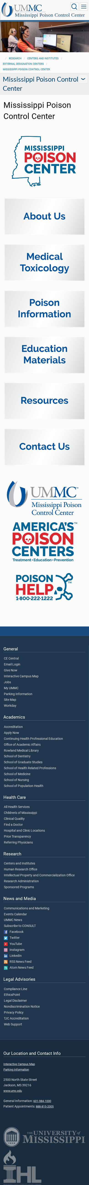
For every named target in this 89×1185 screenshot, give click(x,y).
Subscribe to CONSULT (20, 926)
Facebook (16, 932)
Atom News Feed (21, 968)
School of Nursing (16, 780)
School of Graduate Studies (23, 762)
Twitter (14, 938)
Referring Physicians (18, 842)
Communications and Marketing (26, 908)
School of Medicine (17, 774)
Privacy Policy (14, 1012)
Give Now (10, 670)
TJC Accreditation (16, 1018)
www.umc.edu (12, 1090)
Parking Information (18, 694)
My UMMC (11, 688)
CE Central (11, 658)
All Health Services (17, 807)
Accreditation (13, 727)
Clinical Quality (14, 819)
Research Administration (21, 881)
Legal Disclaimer (15, 1001)
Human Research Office (20, 869)
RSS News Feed (19, 962)
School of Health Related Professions (30, 768)
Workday (10, 706)
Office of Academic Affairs (22, 745)
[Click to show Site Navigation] (84, 7)
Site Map (10, 700)
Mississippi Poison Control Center (50, 15)
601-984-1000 (42, 1101)
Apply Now (11, 733)
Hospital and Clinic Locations (24, 831)
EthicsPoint (12, 995)
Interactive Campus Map (21, 676)
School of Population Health (23, 786)
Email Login (12, 664)
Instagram (16, 950)
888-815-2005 (45, 1106)
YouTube (15, 944)
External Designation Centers (23, 63)
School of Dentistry (17, 756)
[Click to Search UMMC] (74, 7)
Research (15, 58)
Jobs (7, 682)
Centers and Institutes (43, 58)
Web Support (13, 1024)
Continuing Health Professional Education (33, 739)
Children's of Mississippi (20, 813)
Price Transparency (17, 836)
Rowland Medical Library (21, 751)
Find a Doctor (13, 825)
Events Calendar (15, 914)
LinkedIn (15, 956)
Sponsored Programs (19, 887)
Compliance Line (15, 989)
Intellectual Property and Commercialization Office (39, 875)
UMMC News (13, 920)
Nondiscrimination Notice (22, 1007)
